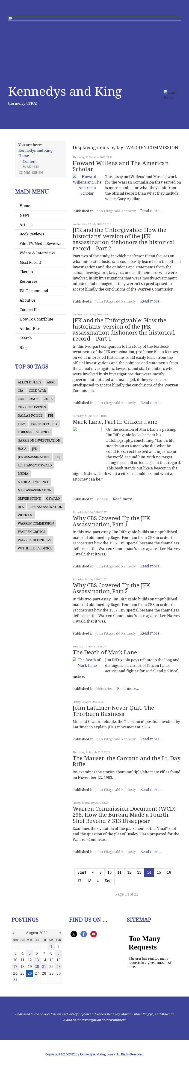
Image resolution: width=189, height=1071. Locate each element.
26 (30, 973)
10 (109, 872)
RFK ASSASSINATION (46, 507)
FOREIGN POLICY (44, 424)
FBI (50, 415)
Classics (26, 272)
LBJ (57, 457)
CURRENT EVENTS (32, 407)
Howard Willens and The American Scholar (121, 166)
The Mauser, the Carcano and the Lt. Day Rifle (126, 761)
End (108, 881)
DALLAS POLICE (30, 415)
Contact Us (29, 310)
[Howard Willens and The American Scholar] (87, 185)
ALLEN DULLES (29, 382)
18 (89, 881)
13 (139, 872)
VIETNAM (25, 515)
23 (58, 966)
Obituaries (103, 689)
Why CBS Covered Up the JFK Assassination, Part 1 (111, 521)
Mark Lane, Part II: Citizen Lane (115, 422)
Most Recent (30, 262)
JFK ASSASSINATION (34, 457)
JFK (34, 449)
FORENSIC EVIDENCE (34, 432)
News (25, 215)
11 (119, 872)
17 (79, 881)
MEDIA (23, 473)
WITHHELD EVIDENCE (35, 548)
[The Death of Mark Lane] (87, 662)
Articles (26, 225)
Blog (23, 347)
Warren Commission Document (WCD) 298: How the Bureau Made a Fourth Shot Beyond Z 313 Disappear (124, 815)
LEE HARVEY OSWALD (35, 465)
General (101, 499)
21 (44, 966)
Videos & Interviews (37, 253)
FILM (22, 424)
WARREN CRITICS (31, 532)
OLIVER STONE (29, 498)
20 (37, 966)
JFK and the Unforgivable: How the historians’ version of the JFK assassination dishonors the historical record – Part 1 (124, 329)
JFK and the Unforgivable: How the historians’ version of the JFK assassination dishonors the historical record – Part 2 (124, 239)
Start (81, 872)
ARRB (51, 382)
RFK (21, 507)
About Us (27, 300)
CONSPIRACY (28, 399)
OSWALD (53, 498)
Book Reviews (32, 234)
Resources (28, 281)
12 (129, 872)
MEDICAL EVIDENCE (33, 482)
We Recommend (34, 291)
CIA (20, 390)
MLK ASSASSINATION (35, 490)
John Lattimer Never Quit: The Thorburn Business (113, 711)
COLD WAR (37, 390)
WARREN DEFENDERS (34, 540)
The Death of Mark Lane (105, 652)
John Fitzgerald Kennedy (115, 211)
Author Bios (30, 328)
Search (26, 338)
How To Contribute (36, 319)
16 (169, 872)
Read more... (151, 211)
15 (159, 872)
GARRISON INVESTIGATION (39, 440)
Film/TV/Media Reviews (40, 243)
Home (25, 206)
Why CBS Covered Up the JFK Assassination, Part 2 (111, 588)
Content (30, 161)
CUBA (48, 399)
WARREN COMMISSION (36, 523)
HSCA (22, 449)
